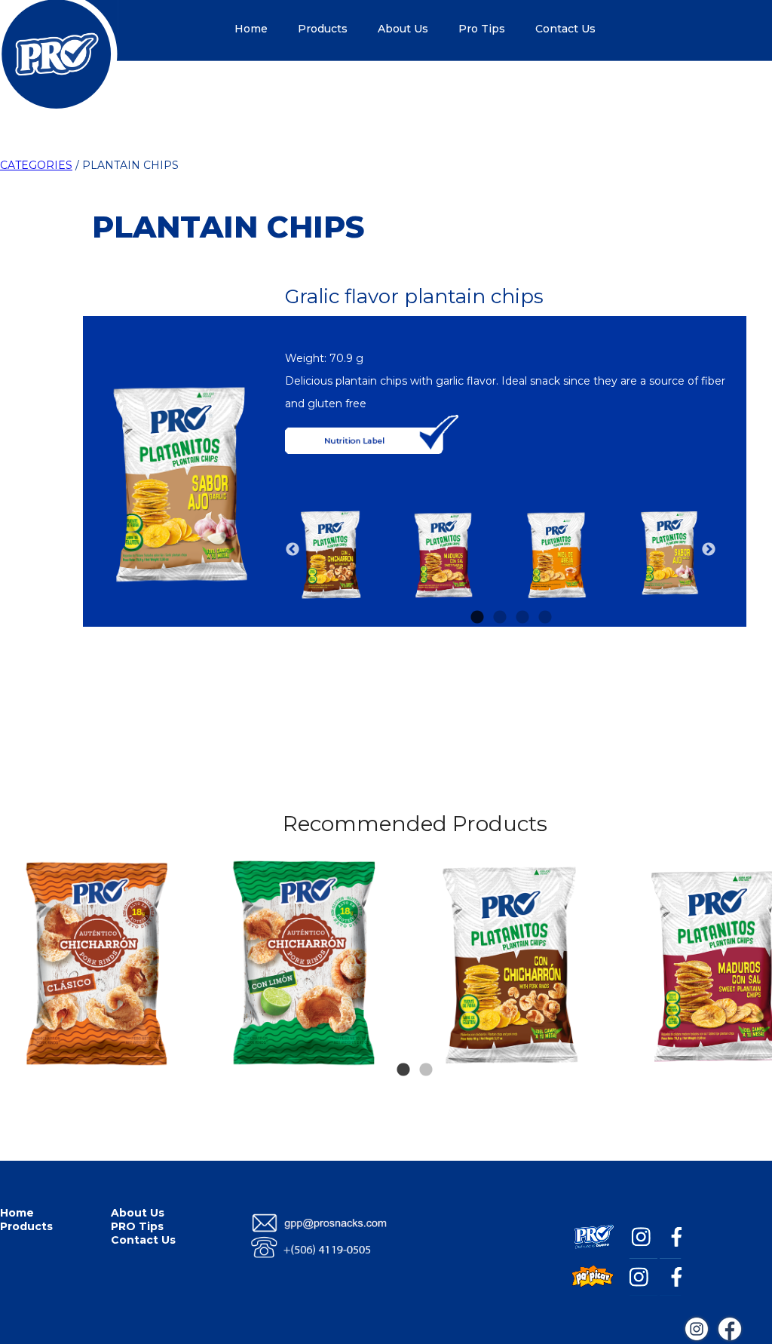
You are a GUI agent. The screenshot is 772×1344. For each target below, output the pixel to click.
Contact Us (565, 28)
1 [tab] (477, 595)
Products (323, 28)
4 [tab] (545, 595)
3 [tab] (522, 595)
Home (251, 28)
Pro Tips (481, 28)
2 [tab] (499, 595)
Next (708, 549)
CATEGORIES (36, 165)
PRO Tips (137, 1226)
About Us (403, 28)
